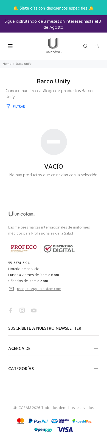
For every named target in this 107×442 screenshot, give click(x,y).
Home (7, 64)
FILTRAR (19, 107)
